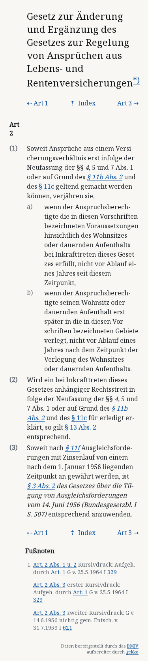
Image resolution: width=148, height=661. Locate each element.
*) (136, 80)
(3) (13, 447)
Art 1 (41, 103)
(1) (13, 148)
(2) (13, 379)
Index (86, 103)
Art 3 (124, 103)
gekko (132, 652)
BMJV (133, 646)
